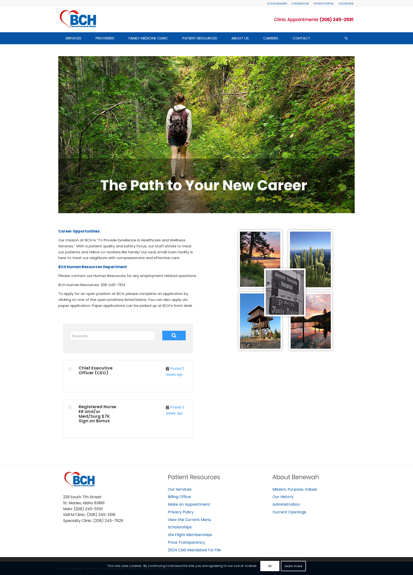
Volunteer (346, 3)
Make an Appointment (189, 504)
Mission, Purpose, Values (294, 489)
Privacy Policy (181, 512)
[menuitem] (277, 3)
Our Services (179, 489)
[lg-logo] (78, 19)
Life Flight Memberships (190, 534)
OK (270, 566)
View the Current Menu (189, 519)
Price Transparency (186, 542)
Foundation (300, 3)
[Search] (346, 38)
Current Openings (289, 512)
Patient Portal (324, 3)
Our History (282, 496)
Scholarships (277, 3)
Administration (286, 504)
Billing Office (179, 496)
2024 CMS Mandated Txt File (194, 550)
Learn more (293, 566)
